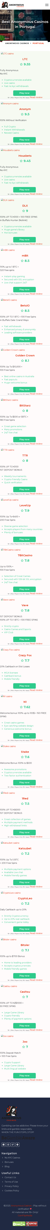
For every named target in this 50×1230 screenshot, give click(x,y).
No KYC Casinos (12, 1157)
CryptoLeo (25, 898)
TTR (25, 455)
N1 (25, 701)
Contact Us (10, 1177)
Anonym (25, 109)
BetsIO (25, 305)
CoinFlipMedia (25, 1215)
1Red (25, 798)
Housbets (25, 155)
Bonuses (8, 1162)
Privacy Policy (11, 1186)
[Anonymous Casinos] (13, 5)
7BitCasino (25, 555)
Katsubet (25, 848)
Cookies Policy (11, 1190)
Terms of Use (11, 1182)
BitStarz (25, 405)
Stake (25, 751)
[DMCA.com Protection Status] (19, 1223)
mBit (25, 255)
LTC (25, 59)
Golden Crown (25, 355)
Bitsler (25, 945)
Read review (36, 97)
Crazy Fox (25, 655)
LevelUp (25, 505)
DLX (25, 205)
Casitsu (25, 991)
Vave (25, 605)
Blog (6, 1166)
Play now (24, 93)
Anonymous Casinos (17, 43)
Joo (25, 1041)
